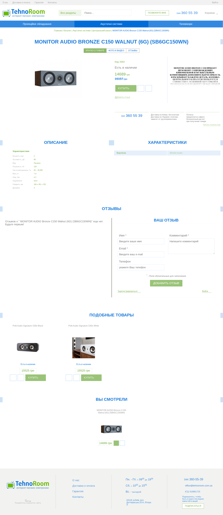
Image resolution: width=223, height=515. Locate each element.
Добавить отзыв (122, 97)
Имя (122, 235)
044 (123, 116)
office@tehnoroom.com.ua (198, 485)
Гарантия (39, 2)
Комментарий (179, 235)
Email (123, 248)
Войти (205, 291)
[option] (111, 427)
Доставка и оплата (21, 2)
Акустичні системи (111, 24)
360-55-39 (193, 479)
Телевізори (185, 24)
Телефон (125, 261)
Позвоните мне (157, 13)
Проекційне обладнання (37, 24)
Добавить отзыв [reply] (166, 283)
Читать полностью (211, 125)
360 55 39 (187, 13)
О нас (5, 2)
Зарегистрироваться (127, 291)
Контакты (52, 2)
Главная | (58, 30)
